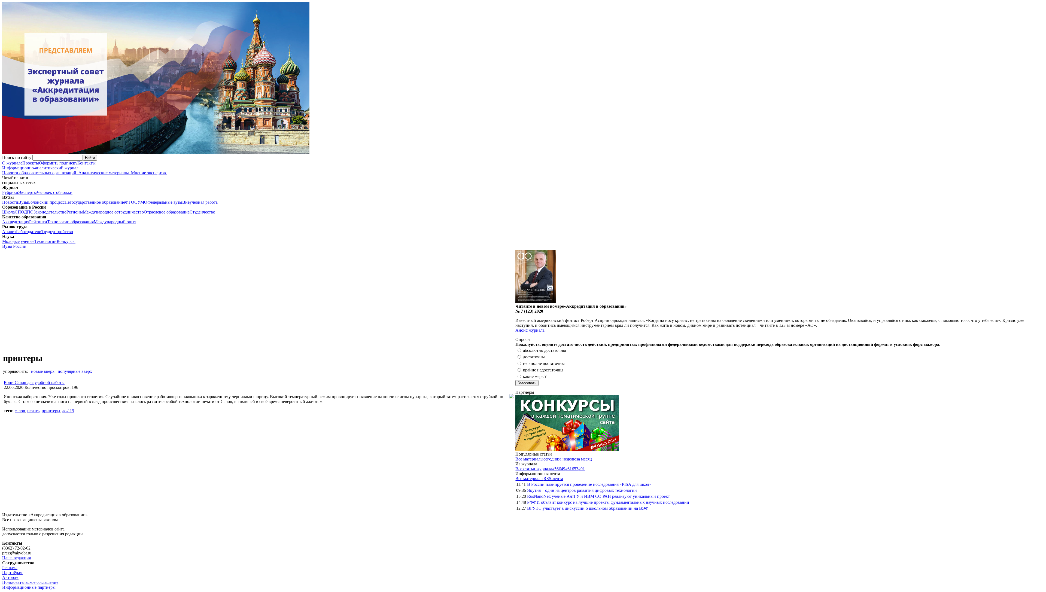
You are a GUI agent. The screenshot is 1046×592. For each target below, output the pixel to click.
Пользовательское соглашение (30, 582)
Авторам (10, 577)
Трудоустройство (57, 231)
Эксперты (27, 192)
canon (20, 410)
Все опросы (1032, 339)
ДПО (29, 212)
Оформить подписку (58, 163)
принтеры (51, 410)
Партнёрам (12, 572)
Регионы (74, 212)
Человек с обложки (54, 192)
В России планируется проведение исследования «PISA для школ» (589, 484)
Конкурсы (66, 241)
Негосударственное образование (95, 202)
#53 (575, 468)
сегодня (550, 459)
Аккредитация (15, 221)
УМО (142, 202)
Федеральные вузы (164, 202)
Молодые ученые (18, 241)
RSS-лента (553, 478)
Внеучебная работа (200, 202)
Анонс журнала (530, 330)
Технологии (45, 241)
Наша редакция (16, 558)
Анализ (9, 231)
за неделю (567, 459)
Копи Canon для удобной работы (34, 382)
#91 (581, 468)
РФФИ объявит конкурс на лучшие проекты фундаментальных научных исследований (608, 502)
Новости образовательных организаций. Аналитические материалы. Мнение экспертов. (84, 170)
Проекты (30, 163)
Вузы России (14, 246)
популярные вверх (75, 371)
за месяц (584, 459)
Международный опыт (115, 221)
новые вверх (42, 371)
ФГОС (131, 202)
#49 (562, 468)
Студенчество (202, 212)
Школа (8, 212)
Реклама (9, 567)
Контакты (86, 163)
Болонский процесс (46, 202)
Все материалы (529, 459)
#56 (555, 468)
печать (33, 410)
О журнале (12, 163)
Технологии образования (70, 221)
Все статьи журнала (533, 468)
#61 (568, 468)
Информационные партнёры (29, 587)
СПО (19, 212)
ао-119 (68, 410)
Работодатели (28, 231)
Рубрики (10, 192)
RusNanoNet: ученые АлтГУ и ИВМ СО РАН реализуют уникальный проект (598, 496)
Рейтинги (38, 221)
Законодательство (50, 212)
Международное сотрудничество (113, 212)
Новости (10, 202)
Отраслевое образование (167, 212)
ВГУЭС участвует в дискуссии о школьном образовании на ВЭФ (588, 508)
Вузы (23, 202)
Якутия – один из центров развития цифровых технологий (582, 490)
